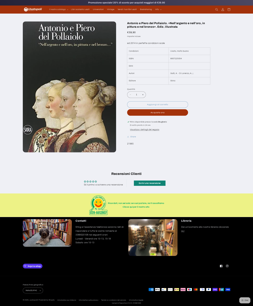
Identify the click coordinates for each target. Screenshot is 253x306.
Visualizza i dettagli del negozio (144, 130)
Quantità (131, 89)
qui (182, 231)
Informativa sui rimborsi (66, 300)
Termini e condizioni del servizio (113, 300)
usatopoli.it (34, 300)
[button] (58, 9)
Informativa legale (136, 300)
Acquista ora (158, 112)
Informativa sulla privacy (88, 300)
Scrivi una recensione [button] (150, 183)
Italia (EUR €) (31, 290)
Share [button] (133, 137)
